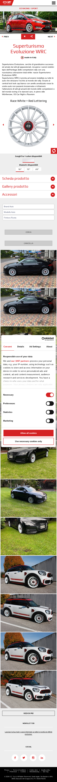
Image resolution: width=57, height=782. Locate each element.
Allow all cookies (28, 433)
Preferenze (13, 771)
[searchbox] (29, 206)
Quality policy (45, 770)
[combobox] (28, 206)
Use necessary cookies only (28, 441)
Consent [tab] (7, 346)
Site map (46, 771)
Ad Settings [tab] (35, 346)
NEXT (50, 36)
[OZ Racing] (14, 2)
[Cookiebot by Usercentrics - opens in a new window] (42, 339)
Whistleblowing (34, 771)
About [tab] (49, 346)
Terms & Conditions (19, 770)
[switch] (50, 403)
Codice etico (33, 770)
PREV (6, 36)
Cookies (23, 771)
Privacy (6, 770)
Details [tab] (20, 346)
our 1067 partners (20, 361)
